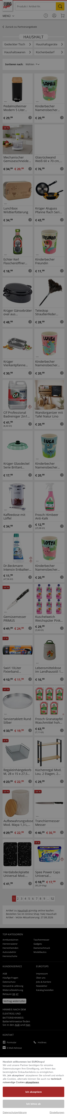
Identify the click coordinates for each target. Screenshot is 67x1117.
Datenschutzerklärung (15, 1112)
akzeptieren (32, 1082)
